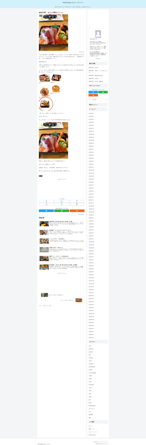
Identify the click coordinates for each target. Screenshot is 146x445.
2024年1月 (91, 203)
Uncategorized (92, 405)
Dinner (90, 360)
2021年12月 (91, 277)
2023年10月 (91, 212)
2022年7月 (91, 256)
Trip (89, 399)
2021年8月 (91, 289)
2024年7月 (91, 185)
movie (90, 390)
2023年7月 (91, 221)
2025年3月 (91, 161)
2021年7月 (91, 292)
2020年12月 (91, 313)
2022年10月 (91, 247)
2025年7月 (91, 149)
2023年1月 (91, 238)
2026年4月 (91, 122)
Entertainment (92, 366)
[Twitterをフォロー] (46, 210)
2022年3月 (91, 268)
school (90, 396)
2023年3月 (91, 232)
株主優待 (91, 414)
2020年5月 (91, 334)
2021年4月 (91, 301)
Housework (91, 384)
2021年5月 (91, 298)
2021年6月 (91, 295)
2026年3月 (91, 125)
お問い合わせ (96, 441)
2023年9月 (91, 215)
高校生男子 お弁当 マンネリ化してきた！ (98, 71)
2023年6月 (91, 224)
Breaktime (91, 348)
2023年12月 (91, 206)
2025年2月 (91, 164)
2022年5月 (91, 262)
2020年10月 (91, 319)
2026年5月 (91, 119)
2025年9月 (91, 143)
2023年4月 (91, 230)
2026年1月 (91, 131)
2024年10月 (91, 176)
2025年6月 (91, 152)
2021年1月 (91, 310)
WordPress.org (92, 435)
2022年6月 (91, 259)
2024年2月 (91, 200)
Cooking (91, 357)
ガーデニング (92, 408)
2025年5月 (91, 155)
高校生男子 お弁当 (93, 67)
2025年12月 (91, 134)
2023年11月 (91, 209)
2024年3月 (91, 197)
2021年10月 (91, 283)
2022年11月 (91, 244)
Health (90, 375)
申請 (90, 417)
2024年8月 (91, 182)
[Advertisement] (62, 188)
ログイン (91, 426)
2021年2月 (91, 307)
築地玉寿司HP (42, 61)
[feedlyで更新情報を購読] (61, 210)
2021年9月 (91, 286)
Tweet (90, 402)
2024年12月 (91, 170)
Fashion (90, 369)
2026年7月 (91, 113)
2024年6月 (91, 188)
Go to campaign (92, 372)
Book (90, 345)
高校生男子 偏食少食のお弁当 (96, 75)
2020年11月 (91, 316)
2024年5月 (91, 191)
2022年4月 (91, 265)
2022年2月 (91, 271)
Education (91, 363)
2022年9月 (91, 250)
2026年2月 (91, 128)
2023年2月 (91, 236)
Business (91, 351)
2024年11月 (91, 173)
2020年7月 (91, 328)
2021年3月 (91, 304)
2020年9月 (91, 322)
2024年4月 (91, 194)
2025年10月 (91, 140)
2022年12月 (91, 241)
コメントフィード (93, 432)
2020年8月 (91, 325)
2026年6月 (91, 116)
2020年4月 (91, 337)
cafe (90, 354)
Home (90, 381)
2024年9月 (91, 179)
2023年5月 (91, 226)
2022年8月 (91, 253)
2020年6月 (91, 331)
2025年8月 (91, 146)
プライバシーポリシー (104, 441)
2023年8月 (91, 218)
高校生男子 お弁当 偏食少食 (96, 81)
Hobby (90, 378)
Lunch (90, 387)
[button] (107, 99)
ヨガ (90, 411)
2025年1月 (91, 167)
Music (90, 393)
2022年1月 (91, 274)
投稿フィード (92, 429)
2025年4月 (91, 158)
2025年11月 (91, 137)
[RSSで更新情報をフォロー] (77, 210)
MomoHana (98, 37)
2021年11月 (91, 280)
